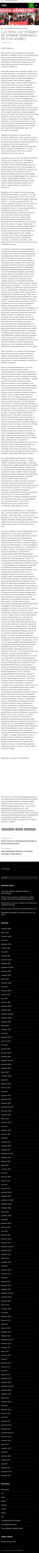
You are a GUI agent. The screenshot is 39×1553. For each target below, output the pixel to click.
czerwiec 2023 (6, 1076)
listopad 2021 (6, 1150)
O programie (5, 869)
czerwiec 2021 (6, 1169)
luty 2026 (4, 952)
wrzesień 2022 (6, 1111)
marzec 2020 (5, 1227)
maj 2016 (4, 1406)
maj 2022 (4, 1126)
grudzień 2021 (6, 1146)
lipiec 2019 (5, 1258)
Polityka (19, 829)
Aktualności (5, 1489)
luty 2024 (4, 1045)
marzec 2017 (5, 1367)
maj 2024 (4, 1033)
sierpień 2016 (6, 1394)
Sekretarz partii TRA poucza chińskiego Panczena (19, 909)
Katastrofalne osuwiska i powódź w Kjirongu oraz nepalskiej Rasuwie (19, 904)
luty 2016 (4, 1417)
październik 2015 (7, 1433)
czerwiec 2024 (6, 1029)
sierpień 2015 (6, 1440)
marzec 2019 (5, 1274)
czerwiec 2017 (6, 1355)
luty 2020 (4, 1231)
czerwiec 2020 (6, 1216)
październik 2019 (7, 1247)
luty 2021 (4, 1185)
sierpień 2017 (6, 1347)
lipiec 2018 (5, 1305)
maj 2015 (4, 1452)
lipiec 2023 (5, 1072)
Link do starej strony (8, 1542)
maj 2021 (4, 1173)
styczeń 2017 (5, 1375)
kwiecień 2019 (6, 1270)
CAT (2, 1493)
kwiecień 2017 (6, 1363)
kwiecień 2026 (6, 944)
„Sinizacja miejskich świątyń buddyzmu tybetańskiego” (15, 892)
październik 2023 (7, 1060)
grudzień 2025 (6, 960)
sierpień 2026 (6, 929)
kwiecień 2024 (6, 1037)
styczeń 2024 (5, 1049)
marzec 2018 (5, 1320)
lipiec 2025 (5, 979)
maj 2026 (4, 940)
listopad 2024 (6, 1010)
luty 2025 (4, 998)
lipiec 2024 (5, 1026)
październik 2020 (7, 1200)
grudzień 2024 (6, 1006)
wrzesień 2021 (6, 1157)
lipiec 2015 (5, 1444)
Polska (3, 1501)
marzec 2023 (5, 1088)
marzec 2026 (5, 948)
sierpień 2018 (6, 1301)
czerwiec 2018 (6, 1309)
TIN (2, 1517)
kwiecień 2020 (6, 1223)
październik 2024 (7, 1014)
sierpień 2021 (6, 1161)
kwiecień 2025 (6, 991)
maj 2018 (4, 1312)
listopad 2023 (6, 1057)
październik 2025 (7, 967)
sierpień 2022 (6, 1115)
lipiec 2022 (5, 1119)
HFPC (3, 1497)
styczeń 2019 (5, 1281)
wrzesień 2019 (6, 1250)
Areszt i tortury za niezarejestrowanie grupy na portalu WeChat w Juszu (18, 841)
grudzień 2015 (6, 1425)
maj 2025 (4, 987)
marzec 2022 (5, 1134)
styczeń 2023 (5, 1095)
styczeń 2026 (5, 956)
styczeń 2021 (5, 1188)
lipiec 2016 (5, 1398)
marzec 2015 (5, 1460)
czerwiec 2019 (6, 1262)
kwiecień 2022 (6, 1130)
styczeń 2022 (5, 1142)
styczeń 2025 (5, 1002)
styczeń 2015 (5, 1468)
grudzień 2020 (6, 1192)
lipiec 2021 (5, 1165)
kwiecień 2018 (6, 1316)
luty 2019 (4, 1278)
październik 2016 (7, 1386)
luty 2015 (4, 1464)
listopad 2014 (6, 1475)
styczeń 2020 (5, 1235)
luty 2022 (4, 1138)
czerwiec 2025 (6, 983)
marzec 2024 (5, 1041)
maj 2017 (4, 1359)
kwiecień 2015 (6, 1456)
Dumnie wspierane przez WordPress (12, 1550)
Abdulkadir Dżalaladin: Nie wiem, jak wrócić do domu (18, 914)
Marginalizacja (8, 829)
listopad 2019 (6, 1243)
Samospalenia (30, 829)
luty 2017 (4, 1371)
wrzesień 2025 (6, 971)
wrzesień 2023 (6, 1064)
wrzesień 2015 (6, 1437)
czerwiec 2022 (6, 1122)
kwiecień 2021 (6, 1177)
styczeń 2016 (5, 1421)
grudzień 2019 (6, 1239)
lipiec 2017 (5, 1351)
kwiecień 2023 (6, 1084)
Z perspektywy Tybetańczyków (17, 28)
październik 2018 (7, 1293)
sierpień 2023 (6, 1068)
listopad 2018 (6, 1289)
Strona (3, 1509)
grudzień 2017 (6, 1332)
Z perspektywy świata (9, 1524)
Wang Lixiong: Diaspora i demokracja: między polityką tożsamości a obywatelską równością (17, 898)
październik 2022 (7, 1107)
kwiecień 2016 (6, 1409)
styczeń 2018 (5, 1328)
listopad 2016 (6, 1382)
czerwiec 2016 (6, 1402)
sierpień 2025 (6, 975)
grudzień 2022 (6, 1099)
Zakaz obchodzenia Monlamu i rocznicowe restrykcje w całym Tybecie (17, 851)
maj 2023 (4, 1080)
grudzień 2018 (6, 1285)
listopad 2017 (6, 1336)
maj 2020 (4, 1219)
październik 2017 (7, 1340)
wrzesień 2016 (6, 1390)
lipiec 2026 (5, 932)
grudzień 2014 (6, 1471)
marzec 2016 (5, 1413)
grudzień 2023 (6, 1053)
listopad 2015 (6, 1429)
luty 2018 (4, 1324)
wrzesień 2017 (6, 1344)
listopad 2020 (6, 1196)
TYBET (4, 5)
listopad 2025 (6, 963)
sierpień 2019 (6, 1254)
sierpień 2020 (6, 1208)
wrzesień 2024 (6, 1018)
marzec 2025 (5, 995)
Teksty (3, 28)
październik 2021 (7, 1153)
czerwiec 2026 (6, 936)
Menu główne (36, 5)
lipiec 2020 (5, 1212)
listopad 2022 (6, 1103)
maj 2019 (4, 1266)
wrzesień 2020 (6, 1204)
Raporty (4, 1505)
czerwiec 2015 (6, 1448)
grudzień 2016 (6, 1378)
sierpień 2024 (6, 1022)
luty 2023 (4, 1091)
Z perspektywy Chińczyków (10, 1520)
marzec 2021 (5, 1181)
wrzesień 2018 (6, 1297)
